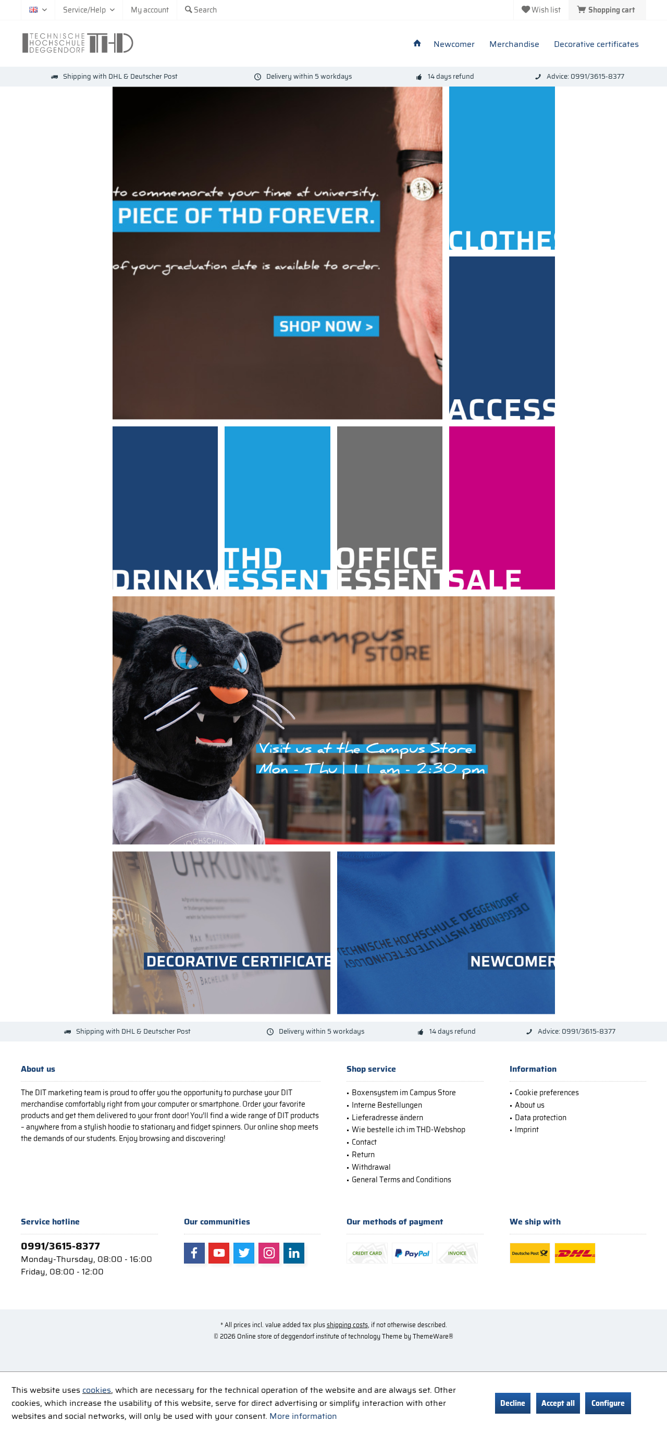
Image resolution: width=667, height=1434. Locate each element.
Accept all (558, 1403)
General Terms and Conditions (401, 1179)
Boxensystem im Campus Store (404, 1092)
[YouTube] (218, 1253)
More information (303, 1416)
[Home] (417, 44)
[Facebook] (194, 1253)
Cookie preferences (547, 1092)
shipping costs (347, 1325)
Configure (608, 1403)
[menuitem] (607, 10)
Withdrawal (371, 1167)
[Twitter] (243, 1253)
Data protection (540, 1117)
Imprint (527, 1129)
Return (363, 1154)
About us (530, 1105)
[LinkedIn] (293, 1253)
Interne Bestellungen (387, 1105)
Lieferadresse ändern (387, 1117)
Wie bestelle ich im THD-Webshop (408, 1129)
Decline (512, 1403)
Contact (364, 1142)
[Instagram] (268, 1253)
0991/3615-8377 (60, 1246)
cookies (96, 1389)
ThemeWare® (433, 1336)
